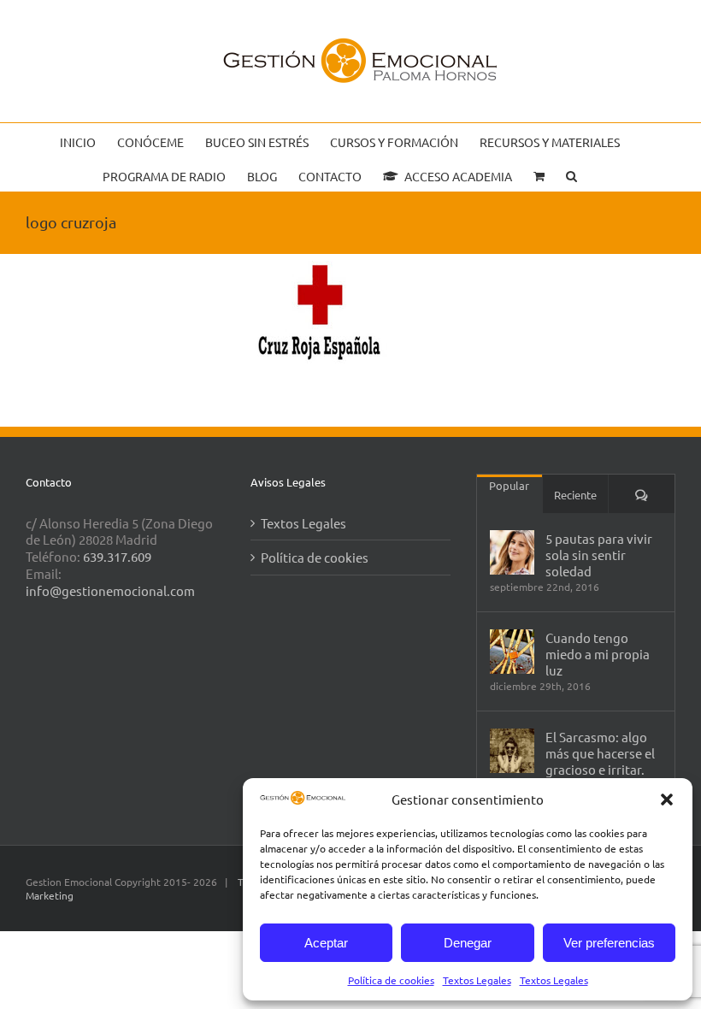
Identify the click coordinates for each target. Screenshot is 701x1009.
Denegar (468, 942)
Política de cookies (391, 980)
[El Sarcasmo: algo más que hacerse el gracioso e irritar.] (512, 751)
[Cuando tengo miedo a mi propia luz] (512, 651)
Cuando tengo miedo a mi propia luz (597, 653)
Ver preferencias (609, 942)
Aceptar (326, 942)
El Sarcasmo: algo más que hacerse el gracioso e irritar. (600, 753)
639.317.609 (117, 556)
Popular (509, 485)
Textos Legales (477, 980)
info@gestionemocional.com (110, 590)
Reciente (575, 494)
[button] (666, 799)
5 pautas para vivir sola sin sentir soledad (598, 554)
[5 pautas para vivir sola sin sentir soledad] (512, 552)
